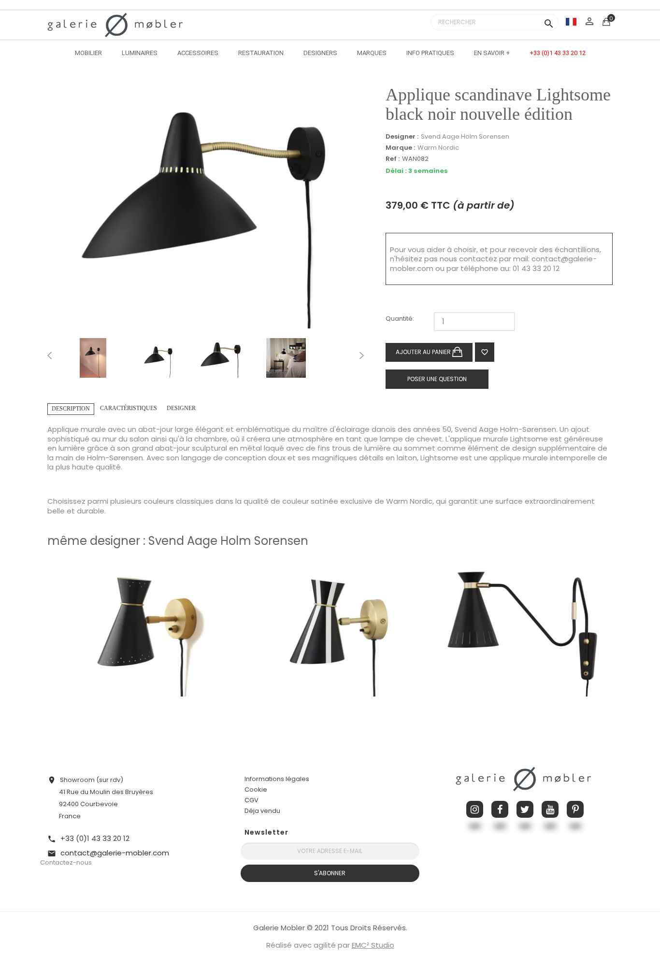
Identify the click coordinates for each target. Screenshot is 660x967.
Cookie (255, 790)
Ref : (393, 159)
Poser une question (437, 379)
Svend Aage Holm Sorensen (465, 136)
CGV (251, 800)
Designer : (402, 136)
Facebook (499, 809)
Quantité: (400, 319)
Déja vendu (262, 810)
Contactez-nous (66, 862)
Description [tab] (71, 408)
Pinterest (575, 809)
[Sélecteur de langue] (571, 21)
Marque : (400, 147)
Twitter (525, 809)
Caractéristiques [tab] (128, 408)
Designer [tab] (181, 408)
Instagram (474, 809)
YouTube (550, 809)
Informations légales (276, 778)
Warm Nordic (438, 147)
